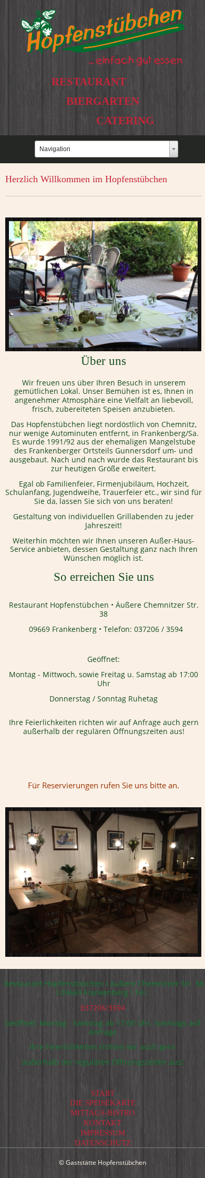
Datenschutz (103, 1143)
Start (103, 1093)
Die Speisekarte (103, 1102)
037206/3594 (102, 1008)
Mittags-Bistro (102, 1112)
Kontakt (102, 1122)
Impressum (102, 1132)
